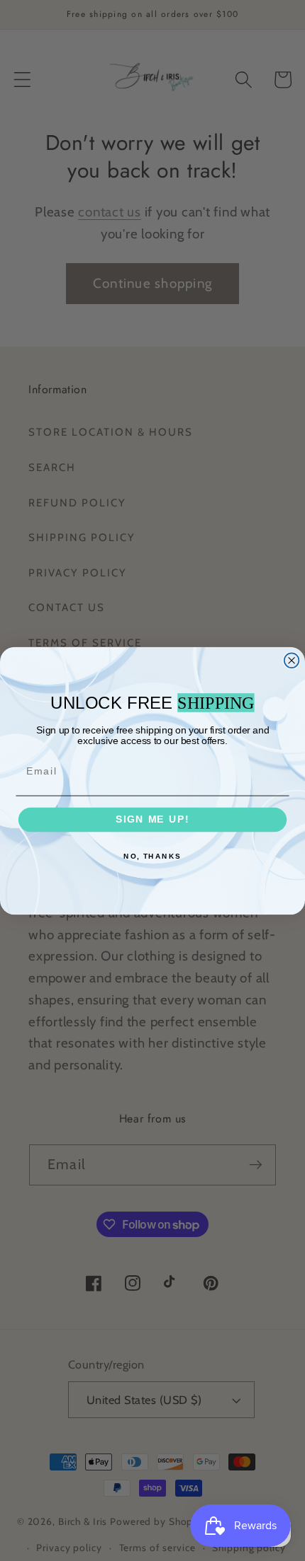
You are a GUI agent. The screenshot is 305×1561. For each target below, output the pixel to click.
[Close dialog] (291, 660)
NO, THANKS (152, 856)
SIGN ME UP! (152, 819)
